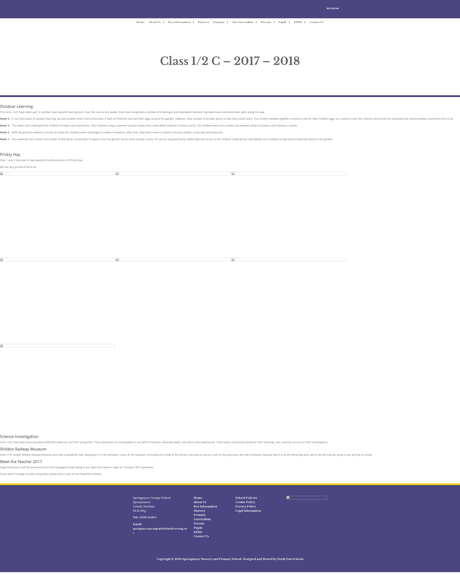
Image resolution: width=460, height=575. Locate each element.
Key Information (179, 22)
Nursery (203, 22)
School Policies (246, 497)
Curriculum (202, 519)
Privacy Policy (245, 506)
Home (140, 22)
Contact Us (316, 22)
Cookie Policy (245, 502)
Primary (218, 22)
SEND (298, 22)
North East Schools (290, 559)
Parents (266, 22)
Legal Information (248, 510)
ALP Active (333, 8)
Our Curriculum (242, 22)
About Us (155, 22)
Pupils (282, 22)
